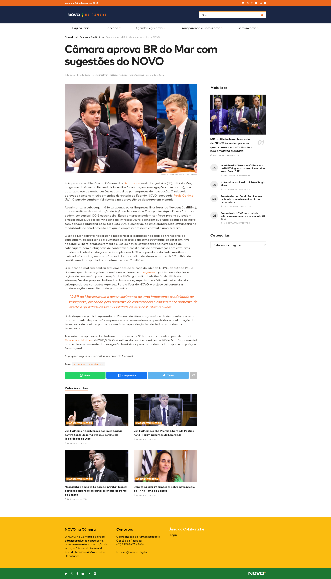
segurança (149, 272)
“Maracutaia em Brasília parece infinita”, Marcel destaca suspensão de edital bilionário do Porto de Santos (96, 490)
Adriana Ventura (147, 479)
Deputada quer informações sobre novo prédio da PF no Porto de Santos (164, 488)
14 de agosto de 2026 (77, 443)
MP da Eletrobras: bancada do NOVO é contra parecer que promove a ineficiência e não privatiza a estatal (231, 145)
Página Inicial (81, 28)
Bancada (112, 28)
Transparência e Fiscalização (200, 28)
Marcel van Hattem (107, 74)
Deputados (131, 183)
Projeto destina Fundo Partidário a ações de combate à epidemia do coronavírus (241, 198)
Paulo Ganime (136, 74)
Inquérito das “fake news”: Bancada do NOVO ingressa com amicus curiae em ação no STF (243, 168)
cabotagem (96, 364)
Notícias (99, 37)
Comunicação (247, 28)
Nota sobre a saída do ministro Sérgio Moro (243, 183)
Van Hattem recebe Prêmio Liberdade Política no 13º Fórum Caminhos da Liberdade (164, 432)
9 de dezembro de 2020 (77, 74)
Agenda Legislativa (149, 28)
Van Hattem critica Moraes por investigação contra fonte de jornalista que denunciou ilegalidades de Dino (94, 434)
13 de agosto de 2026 (146, 495)
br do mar (79, 364)
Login (173, 535)
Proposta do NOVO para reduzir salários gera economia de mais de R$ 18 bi (243, 215)
